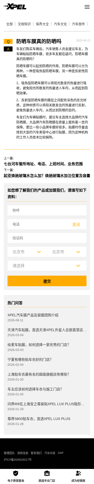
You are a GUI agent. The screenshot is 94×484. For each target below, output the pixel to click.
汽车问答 (49, 453)
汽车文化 (60, 24)
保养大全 (42, 24)
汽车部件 (78, 24)
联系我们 (36, 453)
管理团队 (9, 453)
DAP (60, 452)
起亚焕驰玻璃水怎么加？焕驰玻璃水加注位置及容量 (47, 175)
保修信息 (22, 453)
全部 (9, 24)
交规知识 (24, 24)
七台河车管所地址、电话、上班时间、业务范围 (43, 164)
